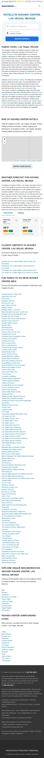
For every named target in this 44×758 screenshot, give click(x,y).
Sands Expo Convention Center (13, 498)
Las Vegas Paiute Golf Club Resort (14, 434)
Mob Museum (6, 463)
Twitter (31, 731)
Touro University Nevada (10, 545)
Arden (4, 632)
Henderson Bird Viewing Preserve (13, 396)
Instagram (5, 733)
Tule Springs (6, 660)
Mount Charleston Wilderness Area (14, 465)
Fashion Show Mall (8, 369)
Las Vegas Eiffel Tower (10, 420)
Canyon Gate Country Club (11, 332)
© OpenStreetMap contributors (34, 161)
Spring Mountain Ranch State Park (13, 511)
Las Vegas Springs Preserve (11, 440)
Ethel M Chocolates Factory (11, 367)
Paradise (5, 652)
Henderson (5, 643)
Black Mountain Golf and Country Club (15, 312)
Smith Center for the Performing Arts (14, 505)
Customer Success (21, 724)
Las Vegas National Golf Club (12, 429)
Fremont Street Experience (11, 378)
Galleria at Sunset (8, 383)
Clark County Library (9, 343)
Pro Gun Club (6, 483)
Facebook (25, 731)
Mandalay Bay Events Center (12, 449)
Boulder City (29, 73)
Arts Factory (6, 298)
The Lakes (5, 658)
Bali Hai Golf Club (8, 303)
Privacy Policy (23, 750)
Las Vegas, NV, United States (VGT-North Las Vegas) (20, 272)
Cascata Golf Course (9, 334)
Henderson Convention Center (12, 398)
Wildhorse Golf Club (8, 560)
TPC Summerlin (7, 549)
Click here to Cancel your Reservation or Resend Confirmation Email (19, 701)
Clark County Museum (9, 345)
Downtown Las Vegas (9, 597)
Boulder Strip (6, 325)
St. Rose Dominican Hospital (11, 516)
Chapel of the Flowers (9, 338)
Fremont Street (7, 640)
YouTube (38, 731)
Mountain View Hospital (10, 467)
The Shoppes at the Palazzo (11, 531)
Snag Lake (5, 507)
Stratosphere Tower (9, 518)
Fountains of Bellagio (9, 376)
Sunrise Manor (7, 606)
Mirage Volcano (7, 460)
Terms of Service (12, 750)
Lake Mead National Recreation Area (14, 414)
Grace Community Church (10, 387)
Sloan (4, 654)
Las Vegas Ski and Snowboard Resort (15, 438)
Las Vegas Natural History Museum (14, 432)
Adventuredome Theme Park (17, 80)
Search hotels (22, 39)
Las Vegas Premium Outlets (11, 436)
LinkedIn (13, 733)
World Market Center (9, 562)
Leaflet (17, 161)
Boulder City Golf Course (10, 316)
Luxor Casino (6, 445)
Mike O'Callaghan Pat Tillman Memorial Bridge (17, 456)
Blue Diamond (6, 634)
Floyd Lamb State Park (9, 372)
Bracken (4, 592)
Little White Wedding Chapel (11, 443)
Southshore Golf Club (9, 509)
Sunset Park (6, 520)
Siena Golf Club (7, 503)
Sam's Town (6, 496)
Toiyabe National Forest (10, 540)
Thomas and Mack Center (11, 534)
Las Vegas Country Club (10, 418)
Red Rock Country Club (10, 487)
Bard (3, 590)
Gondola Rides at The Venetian (12, 385)
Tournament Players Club (10, 542)
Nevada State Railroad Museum (12, 476)
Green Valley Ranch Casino (11, 392)
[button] (4, 139)
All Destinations (26, 722)
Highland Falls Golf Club (10, 405)
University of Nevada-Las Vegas (13, 551)
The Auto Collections (9, 523)
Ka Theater (5, 412)
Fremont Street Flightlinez (11, 381)
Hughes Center (7, 409)
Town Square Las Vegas (10, 547)
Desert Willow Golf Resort (10, 358)
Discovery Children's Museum (12, 361)
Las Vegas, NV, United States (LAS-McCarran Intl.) (19, 270)
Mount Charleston (8, 647)
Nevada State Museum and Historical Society (17, 474)
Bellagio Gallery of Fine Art (11, 310)
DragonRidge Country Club (11, 363)
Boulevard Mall (7, 327)
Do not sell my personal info (13, 727)
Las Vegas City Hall (8, 416)
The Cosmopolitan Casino (11, 525)
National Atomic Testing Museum (13, 469)
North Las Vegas (7, 649)
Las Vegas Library (8, 423)
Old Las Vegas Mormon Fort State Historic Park (18, 478)
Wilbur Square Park (8, 556)
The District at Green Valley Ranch (14, 527)
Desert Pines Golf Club (9, 354)
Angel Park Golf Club (9, 296)
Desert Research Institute (10, 356)
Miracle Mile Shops (8, 458)
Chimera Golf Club (8, 341)
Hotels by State (8, 724)
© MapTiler (23, 161)
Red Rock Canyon (8, 485)
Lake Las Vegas (7, 601)
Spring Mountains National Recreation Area (16, 514)
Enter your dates (22, 166)
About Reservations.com (10, 722)
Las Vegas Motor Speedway (11, 427)
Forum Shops (6, 374)
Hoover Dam (6, 407)
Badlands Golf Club (8, 301)
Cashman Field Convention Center (14, 336)
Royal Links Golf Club (9, 494)
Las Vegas (5, 645)
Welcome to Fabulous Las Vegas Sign (15, 554)
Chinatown (5, 594)
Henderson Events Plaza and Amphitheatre (16, 400)
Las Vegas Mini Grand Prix (11, 425)
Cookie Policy (33, 750)
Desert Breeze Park (8, 352)
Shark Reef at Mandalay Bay (11, 500)
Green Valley (6, 599)
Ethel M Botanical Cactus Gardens (13, 365)
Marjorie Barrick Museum (10, 452)
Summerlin (5, 603)
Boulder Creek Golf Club (10, 321)
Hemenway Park (7, 394)
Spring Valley (6, 656)
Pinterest (19, 733)
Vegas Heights (7, 608)
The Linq (5, 529)
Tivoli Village (6, 536)
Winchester (6, 610)
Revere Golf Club (8, 489)
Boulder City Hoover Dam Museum (14, 318)
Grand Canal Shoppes (9, 389)
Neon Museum (7, 471)
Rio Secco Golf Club (9, 491)
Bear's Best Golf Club (9, 305)
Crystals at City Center (9, 349)
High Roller (5, 403)
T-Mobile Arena (7, 538)
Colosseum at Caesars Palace (12, 347)
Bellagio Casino (7, 307)
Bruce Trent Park (7, 330)
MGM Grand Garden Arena (11, 454)
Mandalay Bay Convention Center (13, 447)
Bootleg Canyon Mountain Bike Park (14, 314)
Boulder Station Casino (10, 323)
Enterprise (5, 638)
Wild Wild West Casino (9, 558)
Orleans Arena (7, 480)
